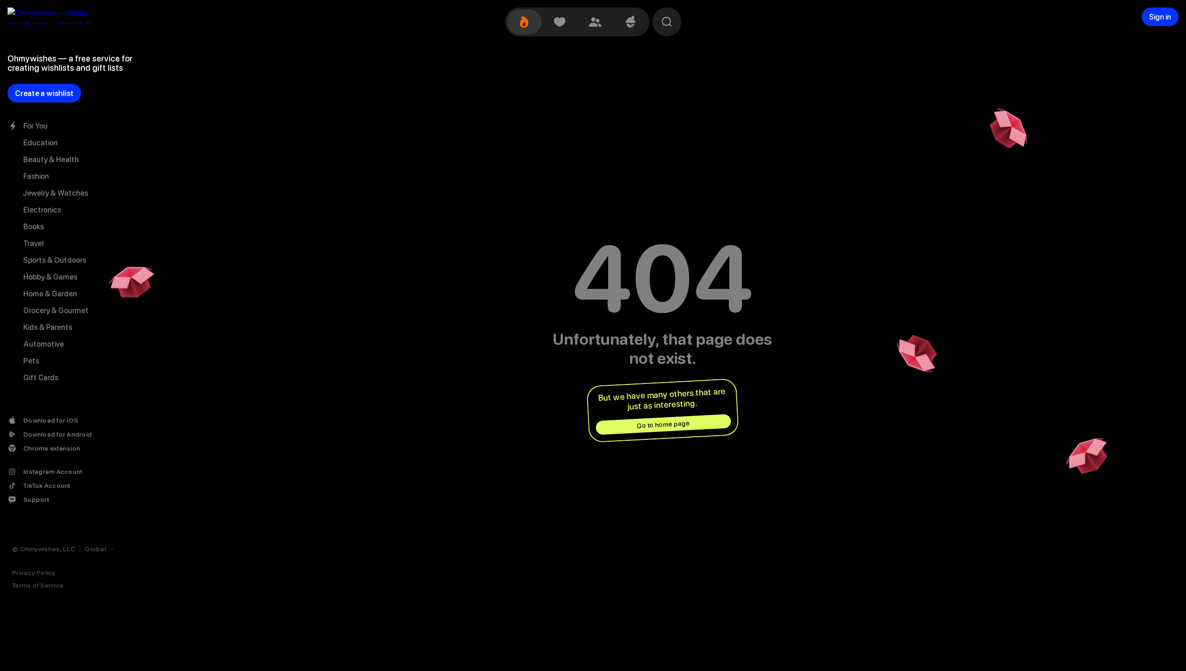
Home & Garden (50, 293)
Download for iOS (50, 420)
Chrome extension (51, 448)
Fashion (36, 176)
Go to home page (663, 424)
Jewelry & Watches (55, 193)
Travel (33, 243)
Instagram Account (52, 471)
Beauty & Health (51, 159)
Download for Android (57, 434)
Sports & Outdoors (54, 260)
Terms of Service (37, 585)
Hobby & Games (50, 277)
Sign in (1160, 17)
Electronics (42, 209)
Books (33, 226)
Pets (31, 360)
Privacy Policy (33, 572)
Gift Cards (40, 377)
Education (40, 142)
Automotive (43, 344)
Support (36, 499)
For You (35, 126)
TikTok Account (46, 485)
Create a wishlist (44, 93)
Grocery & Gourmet (56, 310)
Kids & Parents (47, 327)
